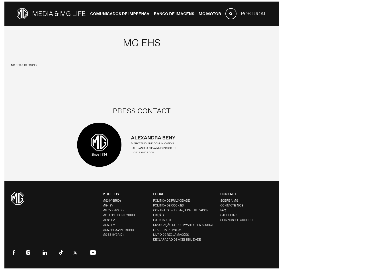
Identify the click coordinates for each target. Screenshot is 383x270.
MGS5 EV (108, 220)
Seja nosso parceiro (236, 220)
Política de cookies (168, 205)
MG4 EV (107, 205)
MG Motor (210, 13)
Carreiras (228, 215)
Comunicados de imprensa (119, 13)
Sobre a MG (229, 200)
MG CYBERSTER (113, 210)
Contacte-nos (231, 205)
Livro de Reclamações (171, 235)
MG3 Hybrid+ (111, 200)
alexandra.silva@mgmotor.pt (154, 148)
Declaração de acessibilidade (177, 239)
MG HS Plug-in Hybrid (118, 215)
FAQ (223, 210)
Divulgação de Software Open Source (183, 225)
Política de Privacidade (171, 200)
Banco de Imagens (174, 13)
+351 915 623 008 (143, 152)
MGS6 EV (108, 225)
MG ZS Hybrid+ (113, 235)
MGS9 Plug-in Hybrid (118, 230)
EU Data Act (162, 220)
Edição (158, 215)
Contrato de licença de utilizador (180, 210)
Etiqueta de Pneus (167, 230)
